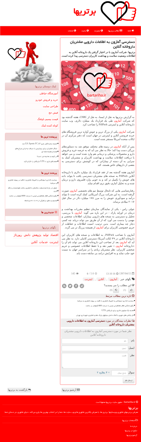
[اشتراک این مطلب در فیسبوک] (76, 285)
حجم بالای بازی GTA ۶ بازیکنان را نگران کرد (40, 161)
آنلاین (101, 279)
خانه (130, 31)
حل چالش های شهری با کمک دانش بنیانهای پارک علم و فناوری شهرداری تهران (105, 315)
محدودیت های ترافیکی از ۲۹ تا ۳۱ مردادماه (41, 200)
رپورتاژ (18, 234)
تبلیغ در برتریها (131, 430)
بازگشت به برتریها (18, 389)
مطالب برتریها (114, 31)
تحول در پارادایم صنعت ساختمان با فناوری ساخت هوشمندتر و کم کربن (32, 189)
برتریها (84, 11)
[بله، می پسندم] (131, 290)
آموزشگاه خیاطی (48, 93)
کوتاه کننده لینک (49, 125)
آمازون (117, 120)
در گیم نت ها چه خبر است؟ (47, 156)
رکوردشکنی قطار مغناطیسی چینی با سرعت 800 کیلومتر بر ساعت (110, 305)
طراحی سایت (50, 106)
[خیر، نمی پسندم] (116, 290)
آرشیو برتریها (69, 389)
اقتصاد (54, 234)
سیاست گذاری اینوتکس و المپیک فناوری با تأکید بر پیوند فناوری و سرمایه (105, 301)
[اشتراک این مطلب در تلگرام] (81, 285)
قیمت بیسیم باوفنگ (47, 119)
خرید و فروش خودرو (47, 99)
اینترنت (97, 31)
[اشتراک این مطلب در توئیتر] (70, 285)
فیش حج (53, 112)
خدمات (71, 31)
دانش (27, 234)
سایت (84, 31)
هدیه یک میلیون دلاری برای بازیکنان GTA (118, 310)
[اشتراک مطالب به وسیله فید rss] (64, 285)
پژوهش (36, 234)
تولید (45, 234)
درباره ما (133, 426)
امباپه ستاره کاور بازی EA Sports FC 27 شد (39, 144)
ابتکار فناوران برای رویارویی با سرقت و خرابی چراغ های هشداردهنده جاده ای (36, 150)
